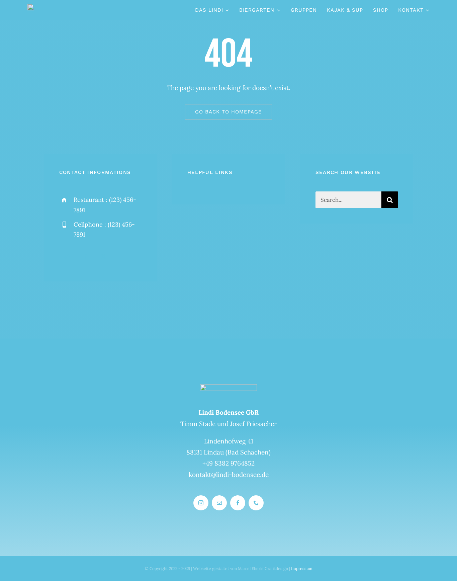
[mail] (219, 502)
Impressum (301, 568)
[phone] (256, 502)
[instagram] (66, 256)
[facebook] (85, 256)
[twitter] (103, 256)
